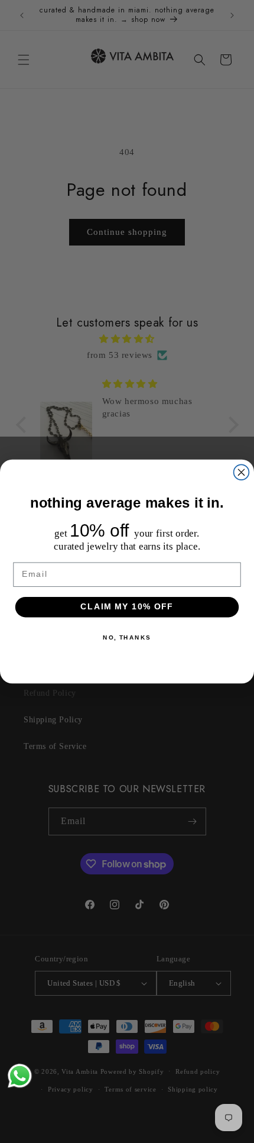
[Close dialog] (241, 472)
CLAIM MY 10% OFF (126, 606)
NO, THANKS (127, 637)
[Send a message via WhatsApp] (20, 1076)
